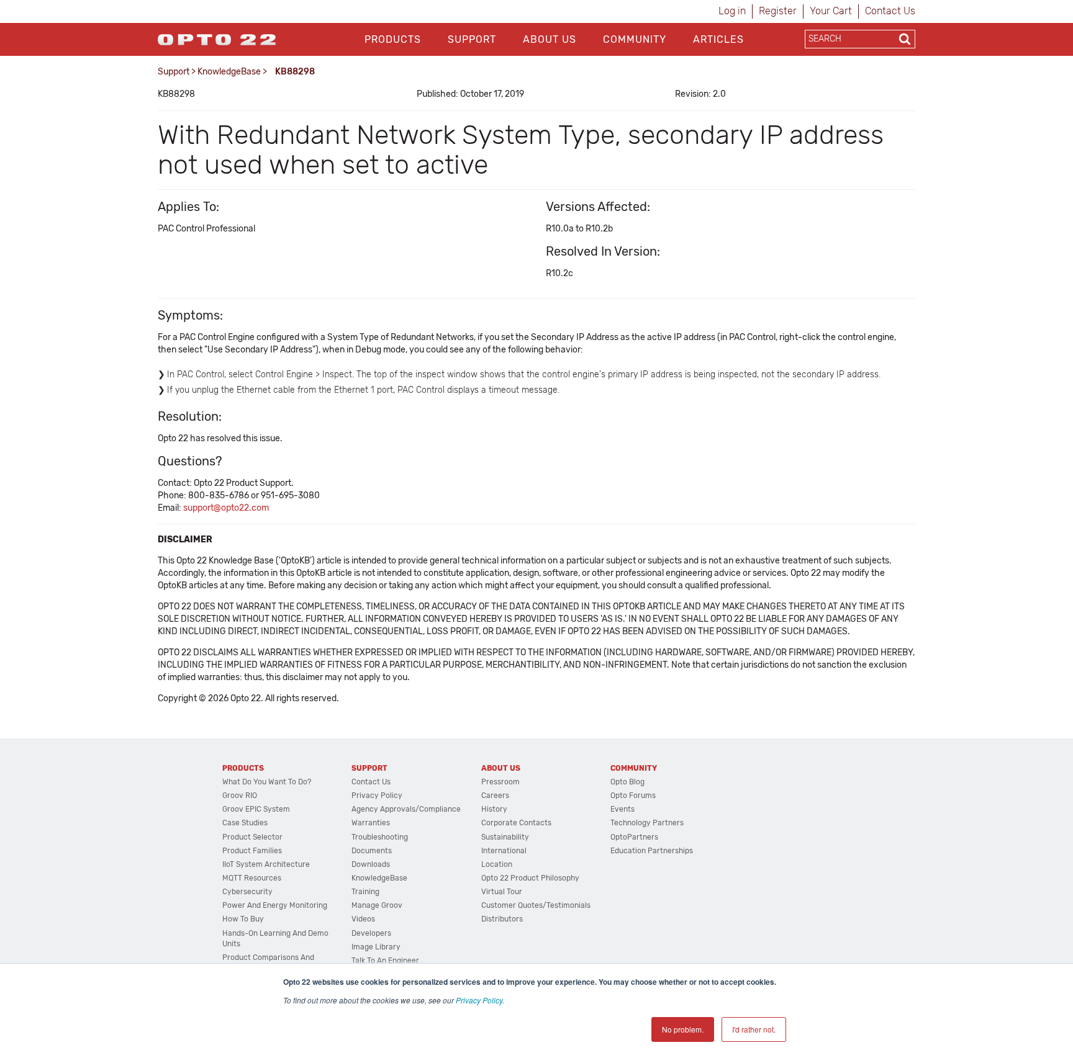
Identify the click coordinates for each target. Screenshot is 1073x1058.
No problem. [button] (683, 1029)
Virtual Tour (501, 891)
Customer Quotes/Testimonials (536, 905)
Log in (732, 11)
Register (778, 11)
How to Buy (243, 919)
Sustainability (505, 837)
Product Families (252, 850)
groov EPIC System (256, 809)
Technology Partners (647, 822)
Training (365, 891)
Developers (371, 933)
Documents (371, 850)
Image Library (376, 947)
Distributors (502, 919)
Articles (718, 39)
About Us (549, 39)
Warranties (370, 822)
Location (496, 864)
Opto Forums (633, 795)
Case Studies (245, 822)
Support (472, 39)
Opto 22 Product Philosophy (530, 878)
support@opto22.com (226, 508)
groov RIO (239, 795)
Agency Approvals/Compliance (406, 809)
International (504, 850)
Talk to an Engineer (385, 960)
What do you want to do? (266, 782)
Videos (363, 919)
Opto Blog (627, 782)
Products (392, 39)
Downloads (370, 864)
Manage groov (376, 905)
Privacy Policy (479, 1000)
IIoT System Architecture (266, 864)
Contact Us (890, 11)
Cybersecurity (247, 891)
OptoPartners (634, 837)
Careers (495, 795)
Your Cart (831, 11)
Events (622, 809)
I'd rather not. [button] (754, 1029)
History (494, 809)
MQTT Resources (251, 878)
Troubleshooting (379, 837)
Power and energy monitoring (274, 905)
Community (634, 39)
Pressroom (500, 782)
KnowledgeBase (229, 71)
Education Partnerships (651, 850)
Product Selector (252, 837)
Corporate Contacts (516, 822)
